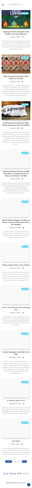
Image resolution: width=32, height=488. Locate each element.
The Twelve (16, 441)
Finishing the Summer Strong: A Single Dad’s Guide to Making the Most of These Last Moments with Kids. (16, 174)
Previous (8, 461)
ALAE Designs (22, 483)
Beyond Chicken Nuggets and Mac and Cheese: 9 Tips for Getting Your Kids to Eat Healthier (16, 222)
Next (24, 461)
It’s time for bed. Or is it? (16, 400)
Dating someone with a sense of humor (16, 265)
